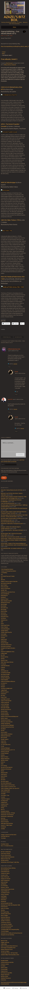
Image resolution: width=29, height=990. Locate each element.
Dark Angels (3, 634)
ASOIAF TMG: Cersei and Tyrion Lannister (10, 536)
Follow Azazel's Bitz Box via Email (10, 468)
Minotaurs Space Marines (6, 721)
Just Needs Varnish (5, 892)
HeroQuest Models (5, 674)
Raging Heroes (4, 971)
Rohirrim (3, 762)
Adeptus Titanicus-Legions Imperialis (9, 581)
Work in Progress (5, 821)
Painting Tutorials (5, 751)
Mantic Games (4, 967)
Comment (20, 454)
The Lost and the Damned (7, 926)
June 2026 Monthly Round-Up (7, 503)
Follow (3, 477)
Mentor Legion (4, 718)
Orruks (2, 746)
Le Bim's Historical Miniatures (7, 856)
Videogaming (4, 805)
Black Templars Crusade (6, 600)
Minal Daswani (9, 63)
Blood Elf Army (4, 607)
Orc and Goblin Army (5, 744)
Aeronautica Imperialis (6, 583)
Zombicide (3, 826)
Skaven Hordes (4, 772)
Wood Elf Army (4, 819)
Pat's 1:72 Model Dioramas (7, 845)
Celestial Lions (4, 620)
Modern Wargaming (5, 723)
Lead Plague (3, 896)
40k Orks (3, 579)
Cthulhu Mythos (4, 630)
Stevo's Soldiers (4, 915)
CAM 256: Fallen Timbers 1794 (10, 220)
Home (3, 51)
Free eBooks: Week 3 (9, 59)
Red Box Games (4, 760)
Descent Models (4, 642)
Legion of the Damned (6, 700)
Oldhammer (3, 742)
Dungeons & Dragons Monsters (8, 648)
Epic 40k (3, 655)
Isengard (3, 686)
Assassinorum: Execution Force (8, 592)
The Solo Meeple (5, 931)
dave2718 (10, 399)
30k (2, 574)
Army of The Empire (5, 588)
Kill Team (3, 695)
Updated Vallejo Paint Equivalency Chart (10, 954)
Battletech (3, 597)
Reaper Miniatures (5, 758)
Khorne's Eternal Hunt (6, 855)
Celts (2, 621)
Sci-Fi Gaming (4, 765)
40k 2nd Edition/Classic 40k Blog (8, 868)
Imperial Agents (4, 679)
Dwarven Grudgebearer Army (7, 651)
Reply (9, 366)
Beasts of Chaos (4, 599)
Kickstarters (3, 693)
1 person (15, 363)
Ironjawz (3, 684)
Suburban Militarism (5, 917)
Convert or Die (4, 875)
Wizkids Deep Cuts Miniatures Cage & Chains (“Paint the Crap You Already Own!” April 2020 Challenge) (7, 337)
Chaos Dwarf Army (5, 625)
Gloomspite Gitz (4, 670)
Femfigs (3, 658)
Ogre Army (3, 741)
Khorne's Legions (5, 691)
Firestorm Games (5, 964)
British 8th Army (4, 616)
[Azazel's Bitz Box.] (14, 14)
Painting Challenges (5, 748)
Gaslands (3, 667)
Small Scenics (4, 774)
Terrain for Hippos (5, 951)
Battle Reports (4, 595)
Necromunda (4, 737)
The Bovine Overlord (5, 922)
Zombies (3, 828)
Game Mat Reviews (5, 665)
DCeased (3, 637)
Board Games (4, 611)
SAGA (2, 763)
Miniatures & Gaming (5, 720)
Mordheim (3, 728)
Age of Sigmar (4, 585)
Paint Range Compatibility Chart (8, 947)
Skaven (2, 770)
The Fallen (3, 793)
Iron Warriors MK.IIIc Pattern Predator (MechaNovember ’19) (19, 337)
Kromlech (3, 965)
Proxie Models (4, 969)
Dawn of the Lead (5, 876)
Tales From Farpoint (5, 919)
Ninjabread (3, 901)
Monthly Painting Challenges (7, 725)
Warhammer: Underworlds (7, 816)
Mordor (3, 730)
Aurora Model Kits (5, 593)
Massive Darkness (5, 714)
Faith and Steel (4, 882)
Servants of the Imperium (6, 767)
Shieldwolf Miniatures (6, 978)
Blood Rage (3, 609)
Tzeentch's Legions (5, 798)
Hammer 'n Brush (5, 887)
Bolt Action (3, 613)
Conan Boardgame (5, 628)
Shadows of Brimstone (6, 769)
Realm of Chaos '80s (5, 858)
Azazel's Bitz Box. (14, 18)
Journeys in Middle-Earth (6, 688)
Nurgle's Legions (4, 739)
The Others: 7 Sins (5, 795)
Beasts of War (4, 940)
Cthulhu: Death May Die (6, 632)
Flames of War (4, 660)
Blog (3, 53)
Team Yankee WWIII (5, 790)
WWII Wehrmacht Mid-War (7, 823)
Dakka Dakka (4, 944)
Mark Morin (3, 899)
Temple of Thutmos (5, 920)
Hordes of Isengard (5, 677)
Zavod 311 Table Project (6, 825)
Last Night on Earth (5, 699)
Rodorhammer (4, 906)
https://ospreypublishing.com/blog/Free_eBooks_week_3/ (15, 46)
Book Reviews (4, 614)
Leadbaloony (4, 897)
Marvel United (4, 711)
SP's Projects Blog (5, 912)
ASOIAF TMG (4, 590)
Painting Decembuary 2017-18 (8, 749)
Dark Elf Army (4, 635)
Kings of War (4, 697)
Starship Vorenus (5, 860)
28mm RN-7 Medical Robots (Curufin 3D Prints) (11, 490)
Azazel (11, 35)
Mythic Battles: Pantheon (6, 734)
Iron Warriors (4, 683)
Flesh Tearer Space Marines (7, 662)
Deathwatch (4, 641)
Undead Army (4, 802)
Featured (14, 64)
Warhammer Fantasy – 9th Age (8, 812)
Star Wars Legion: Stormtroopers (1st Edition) (11, 518)
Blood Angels (4, 604)
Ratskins (3, 755)
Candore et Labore (5, 873)
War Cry (3, 809)
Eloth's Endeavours (5, 880)
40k (2, 578)
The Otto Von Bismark (6, 927)
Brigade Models (4, 960)
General (3, 669)
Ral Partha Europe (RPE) (6, 972)
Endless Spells (4, 653)
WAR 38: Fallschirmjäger (8, 182)
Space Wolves (4, 776)
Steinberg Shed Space (6, 913)
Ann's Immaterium (5, 869)
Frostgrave (3, 663)
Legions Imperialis (5, 702)
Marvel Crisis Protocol (6, 709)
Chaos (2, 623)
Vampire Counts (4, 804)
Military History (7, 64)
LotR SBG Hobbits (5, 706)
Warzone (3, 818)
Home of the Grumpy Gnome (7, 889)
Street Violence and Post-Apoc (8, 784)
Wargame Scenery (5, 811)
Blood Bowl (3, 606)
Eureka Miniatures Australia (7, 962)
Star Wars (3, 779)
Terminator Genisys (5, 791)
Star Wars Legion (5, 781)
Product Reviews (4, 753)
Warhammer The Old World (7, 814)
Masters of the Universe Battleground (9, 716)
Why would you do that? (6, 520)
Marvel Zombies (4, 713)
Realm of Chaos (4, 756)
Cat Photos (3, 618)
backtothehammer (5, 871)
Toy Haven (3, 838)
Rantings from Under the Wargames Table (10, 904)
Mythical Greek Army (5, 735)
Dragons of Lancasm (5, 878)
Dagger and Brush (5, 942)
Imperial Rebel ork (5, 890)
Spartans (3, 777)
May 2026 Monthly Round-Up (7, 521)
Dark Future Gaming (5, 853)
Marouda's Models (5, 707)
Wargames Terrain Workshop (7, 934)
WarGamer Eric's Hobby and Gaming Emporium (11, 933)
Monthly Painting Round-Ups (7, 727)
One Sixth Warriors (5, 836)
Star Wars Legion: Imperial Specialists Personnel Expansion (14, 508)
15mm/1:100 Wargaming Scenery (8, 571)
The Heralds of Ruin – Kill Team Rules (9, 952)
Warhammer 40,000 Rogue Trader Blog (10, 862)
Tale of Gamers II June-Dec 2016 (8, 786)
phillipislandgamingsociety (14, 349)
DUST (2, 649)
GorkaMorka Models (5, 672)
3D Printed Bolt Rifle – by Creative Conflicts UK (11, 548)
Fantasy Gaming (4, 656)
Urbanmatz (3, 979)
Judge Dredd (4, 690)
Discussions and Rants (6, 646)
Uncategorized (4, 800)
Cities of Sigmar (4, 627)
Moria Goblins (4, 732)
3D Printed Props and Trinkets (8, 576)
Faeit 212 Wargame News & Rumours (9, 945)
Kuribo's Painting (5, 894)
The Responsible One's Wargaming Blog (10, 929)
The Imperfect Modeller (6, 924)
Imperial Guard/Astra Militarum (8, 681)
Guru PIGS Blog (4, 885)
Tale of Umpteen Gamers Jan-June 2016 (10, 788)
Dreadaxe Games (5, 844)
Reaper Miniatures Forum (7, 949)
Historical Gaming (5, 676)
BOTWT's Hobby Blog (6, 851)
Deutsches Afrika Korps (6, 644)
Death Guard (4, 639)
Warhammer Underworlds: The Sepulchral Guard (12, 523)
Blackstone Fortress (5, 602)
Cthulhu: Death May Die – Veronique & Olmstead (12, 530)
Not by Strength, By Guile (6, 903)
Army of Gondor (4, 586)
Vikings (2, 807)
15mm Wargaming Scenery (7, 569)
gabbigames (3, 883)
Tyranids (3, 797)
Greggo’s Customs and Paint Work (8, 834)
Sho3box (3, 910)
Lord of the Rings (5, 704)
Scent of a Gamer (5, 908)
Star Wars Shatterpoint (6, 783)
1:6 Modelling (4, 572)
